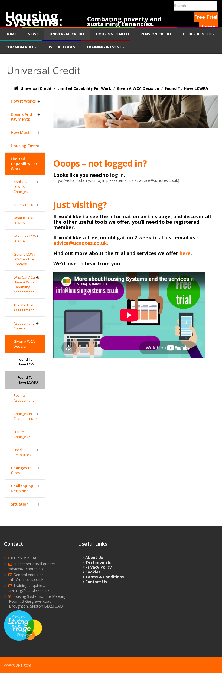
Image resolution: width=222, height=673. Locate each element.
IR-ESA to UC (24, 204)
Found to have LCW (26, 362)
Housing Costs (24, 145)
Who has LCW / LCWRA (26, 238)
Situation (20, 504)
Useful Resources (22, 452)
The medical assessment (24, 307)
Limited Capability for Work (24, 163)
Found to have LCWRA (28, 380)
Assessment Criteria (24, 326)
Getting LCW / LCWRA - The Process (24, 259)
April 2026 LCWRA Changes (21, 186)
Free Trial (205, 17)
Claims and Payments (21, 117)
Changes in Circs (21, 470)
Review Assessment (24, 398)
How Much (20, 132)
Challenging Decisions (22, 488)
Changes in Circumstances (26, 416)
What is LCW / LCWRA (25, 220)
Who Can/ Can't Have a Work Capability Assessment (26, 284)
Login (209, 26)
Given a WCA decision (24, 344)
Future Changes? (22, 434)
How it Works (23, 101)
